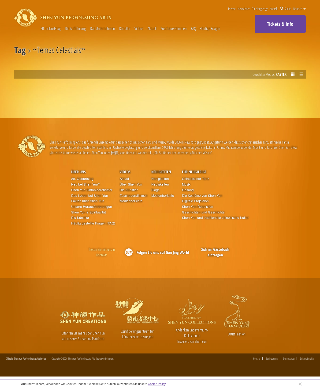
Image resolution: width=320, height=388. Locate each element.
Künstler (124, 28)
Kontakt (274, 9)
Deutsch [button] (298, 9)
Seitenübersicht (307, 358)
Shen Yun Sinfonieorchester (91, 190)
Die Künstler (80, 217)
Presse (232, 9)
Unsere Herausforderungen (91, 206)
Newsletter (244, 9)
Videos (138, 28)
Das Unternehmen (102, 28)
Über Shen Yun (131, 184)
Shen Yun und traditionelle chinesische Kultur (215, 217)
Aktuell (152, 28)
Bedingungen (272, 358)
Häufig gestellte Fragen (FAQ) (93, 223)
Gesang (188, 190)
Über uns (78, 172)
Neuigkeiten (161, 172)
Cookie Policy (156, 384)
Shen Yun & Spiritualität (88, 212)
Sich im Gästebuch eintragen (215, 252)
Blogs (155, 190)
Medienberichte (131, 201)
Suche (287, 9)
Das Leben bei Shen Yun (89, 195)
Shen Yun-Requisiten (197, 206)
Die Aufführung (75, 28)
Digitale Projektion (195, 201)
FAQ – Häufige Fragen (205, 28)
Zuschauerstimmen (174, 28)
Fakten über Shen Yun (87, 201)
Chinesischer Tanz (195, 178)
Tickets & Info (280, 24)
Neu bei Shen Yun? (85, 184)
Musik (186, 184)
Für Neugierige (260, 9)
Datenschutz (288, 358)
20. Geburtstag (51, 28)
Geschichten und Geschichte (203, 212)
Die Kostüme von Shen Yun (202, 195)
